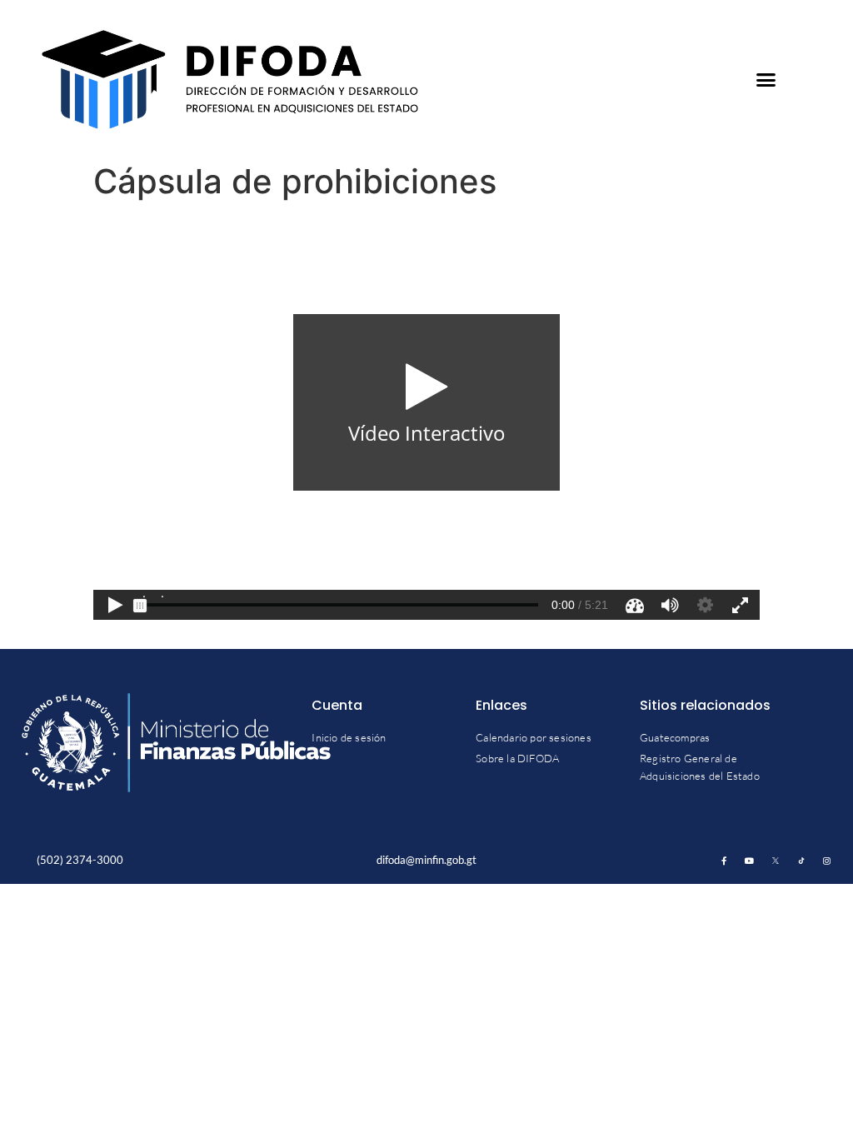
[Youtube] (750, 860)
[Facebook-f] (724, 860)
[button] (766, 80)
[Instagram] (827, 860)
